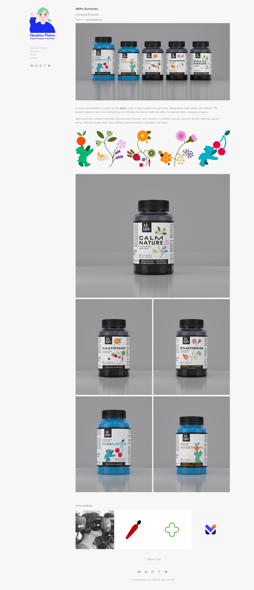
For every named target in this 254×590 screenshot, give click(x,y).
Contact (34, 58)
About (33, 54)
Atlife (123, 108)
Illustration (35, 51)
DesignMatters (94, 19)
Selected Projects (38, 47)
